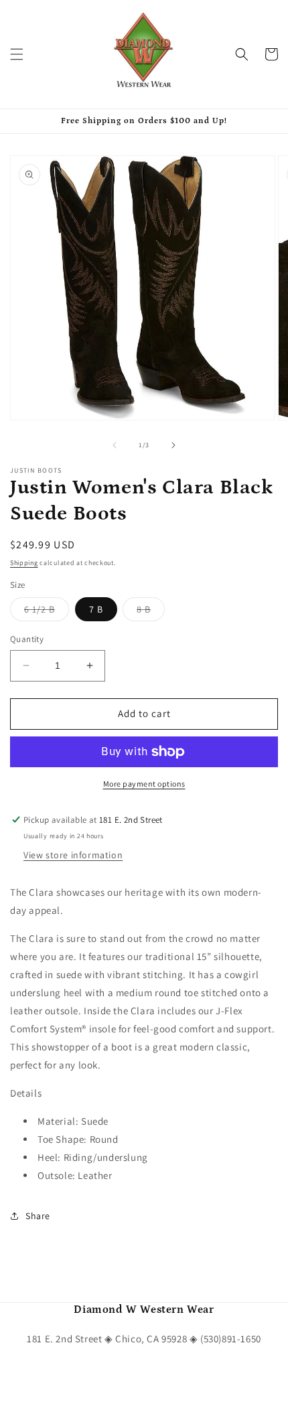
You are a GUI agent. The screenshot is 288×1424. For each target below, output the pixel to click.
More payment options (144, 784)
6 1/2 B (46, 612)
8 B (151, 612)
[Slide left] (114, 445)
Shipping (24, 562)
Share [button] (37, 1216)
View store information (73, 855)
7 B (96, 609)
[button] (16, 54)
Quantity (27, 639)
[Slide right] (173, 445)
